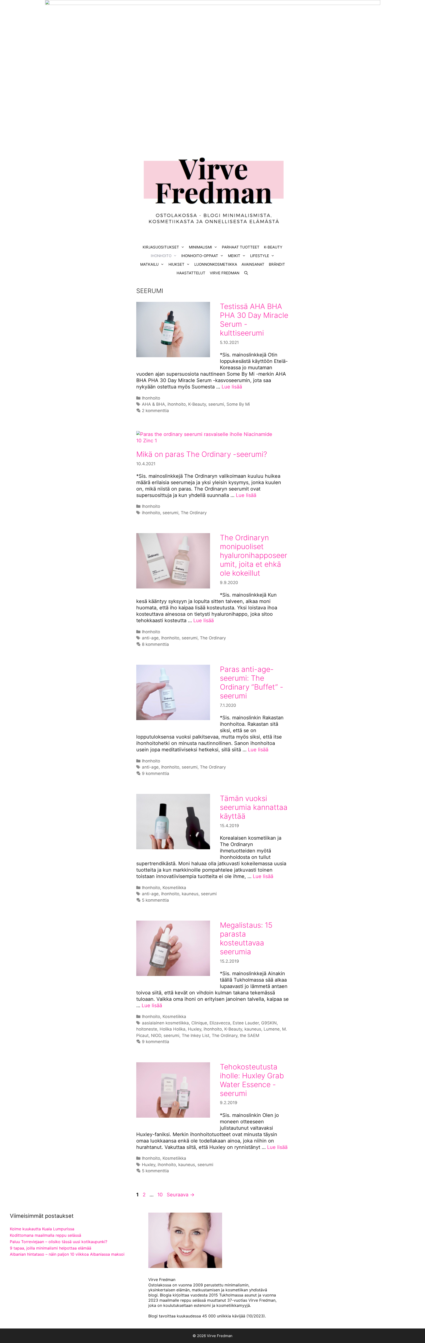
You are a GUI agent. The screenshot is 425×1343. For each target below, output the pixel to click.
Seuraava (181, 1195)
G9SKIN (269, 1022)
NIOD (156, 1035)
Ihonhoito (151, 398)
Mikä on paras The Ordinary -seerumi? (201, 454)
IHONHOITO (161, 255)
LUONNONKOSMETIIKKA (215, 264)
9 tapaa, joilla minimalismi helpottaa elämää (50, 1248)
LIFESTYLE (259, 255)
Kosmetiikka (174, 887)
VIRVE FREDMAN (224, 273)
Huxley (194, 1029)
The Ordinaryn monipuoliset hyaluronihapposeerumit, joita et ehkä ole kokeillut (253, 555)
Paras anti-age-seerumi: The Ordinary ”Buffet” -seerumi (251, 682)
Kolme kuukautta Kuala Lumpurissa (42, 1228)
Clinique (199, 1022)
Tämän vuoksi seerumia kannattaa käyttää (254, 807)
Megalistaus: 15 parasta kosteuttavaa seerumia (246, 938)
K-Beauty (197, 404)
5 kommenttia (155, 900)
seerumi (216, 404)
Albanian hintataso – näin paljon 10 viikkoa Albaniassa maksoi (67, 1254)
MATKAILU (149, 264)
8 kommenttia (155, 644)
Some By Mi (238, 404)
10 (160, 1195)
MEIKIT (234, 255)
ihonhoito (176, 404)
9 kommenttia (155, 773)
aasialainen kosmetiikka (165, 1022)
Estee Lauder (246, 1022)
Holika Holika (172, 1029)
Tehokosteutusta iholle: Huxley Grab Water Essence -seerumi (252, 1080)
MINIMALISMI (200, 247)
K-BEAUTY (273, 247)
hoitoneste (146, 1029)
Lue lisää (232, 387)
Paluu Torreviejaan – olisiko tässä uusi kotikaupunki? (58, 1241)
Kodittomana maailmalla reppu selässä (45, 1235)
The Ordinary (194, 512)
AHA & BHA (153, 404)
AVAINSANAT (253, 264)
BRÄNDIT (277, 264)
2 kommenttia (155, 410)
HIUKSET (176, 264)
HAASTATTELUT (191, 273)
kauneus (190, 893)
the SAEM (249, 1035)
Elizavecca (220, 1022)
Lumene (272, 1029)
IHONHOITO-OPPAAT (199, 255)
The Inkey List (195, 1035)
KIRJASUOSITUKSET (161, 247)
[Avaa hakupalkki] (246, 273)
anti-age (150, 637)
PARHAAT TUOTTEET (240, 247)
